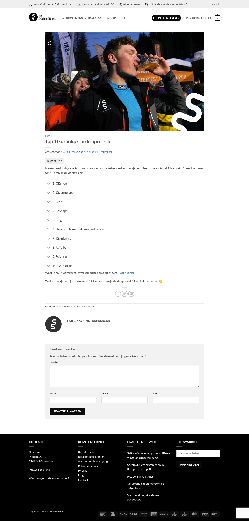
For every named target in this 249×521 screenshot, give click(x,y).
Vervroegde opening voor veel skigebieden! (146, 486)
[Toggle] (48, 184)
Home (69, 18)
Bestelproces (86, 452)
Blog (123, 18)
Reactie (55, 361)
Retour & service (88, 466)
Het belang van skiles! (140, 476)
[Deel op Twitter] (125, 294)
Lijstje (49, 136)
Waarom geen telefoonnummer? (49, 478)
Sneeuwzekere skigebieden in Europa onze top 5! (145, 467)
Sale (101, 18)
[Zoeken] (63, 18)
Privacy (82, 470)
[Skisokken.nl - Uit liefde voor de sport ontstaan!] (42, 17)
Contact (215, 4)
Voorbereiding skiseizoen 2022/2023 (143, 497)
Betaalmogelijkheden (91, 456)
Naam (54, 393)
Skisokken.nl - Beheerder (98, 152)
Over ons (112, 18)
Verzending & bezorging (93, 461)
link (92, 306)
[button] (166, 18)
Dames (92, 18)
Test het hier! (127, 272)
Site (155, 393)
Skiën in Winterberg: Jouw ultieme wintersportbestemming (148, 455)
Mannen (80, 18)
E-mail (105, 393)
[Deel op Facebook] (118, 294)
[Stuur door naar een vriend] (131, 294)
